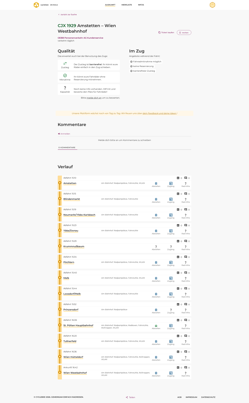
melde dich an (94, 98)
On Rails (54, 5)
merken (185, 33)
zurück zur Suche (69, 14)
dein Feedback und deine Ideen (160, 113)
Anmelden (65, 134)
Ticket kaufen (167, 32)
